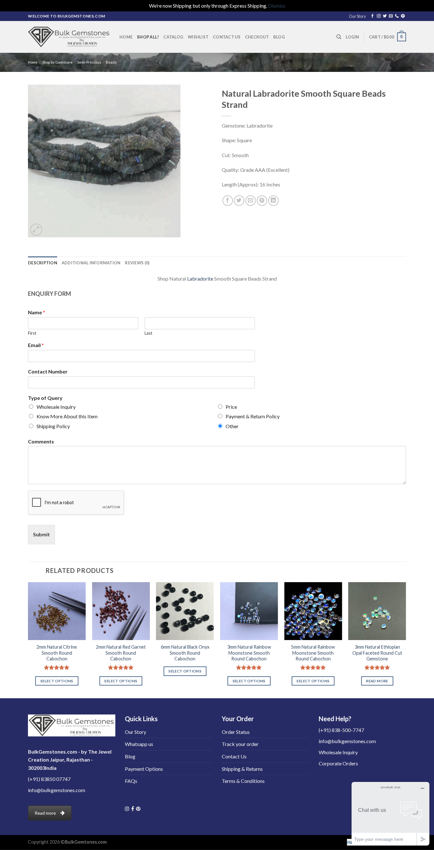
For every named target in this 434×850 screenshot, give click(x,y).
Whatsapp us (139, 744)
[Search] (338, 37)
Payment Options (144, 769)
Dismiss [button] (276, 6)
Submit (41, 534)
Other (232, 426)
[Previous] (28, 640)
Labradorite (200, 278)
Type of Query (45, 398)
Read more (377, 681)
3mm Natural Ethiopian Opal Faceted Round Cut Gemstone (377, 652)
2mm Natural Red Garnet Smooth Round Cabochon (121, 652)
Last (148, 333)
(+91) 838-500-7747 (341, 730)
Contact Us (227, 36)
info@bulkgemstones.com (56, 790)
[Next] (405, 640)
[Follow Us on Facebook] (132, 808)
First (32, 333)
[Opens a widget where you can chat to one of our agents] (390, 813)
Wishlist (198, 36)
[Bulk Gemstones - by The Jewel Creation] (69, 36)
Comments (41, 441)
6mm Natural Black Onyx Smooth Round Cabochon (185, 652)
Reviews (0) (137, 262)
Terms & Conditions (243, 781)
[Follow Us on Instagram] (127, 808)
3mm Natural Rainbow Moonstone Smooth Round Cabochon (249, 652)
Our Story (357, 16)
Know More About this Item (67, 416)
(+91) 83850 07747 (49, 779)
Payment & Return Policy (253, 416)
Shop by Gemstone (57, 62)
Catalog (173, 36)
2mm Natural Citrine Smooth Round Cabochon (57, 652)
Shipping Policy (53, 426)
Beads (111, 62)
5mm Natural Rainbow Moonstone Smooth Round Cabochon (313, 652)
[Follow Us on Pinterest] (138, 808)
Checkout (257, 36)
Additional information (91, 262)
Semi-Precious (89, 62)
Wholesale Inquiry (56, 407)
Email (36, 345)
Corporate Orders (338, 763)
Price (231, 407)
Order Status (236, 732)
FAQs (131, 781)
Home (125, 36)
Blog (279, 36)
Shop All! (148, 36)
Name (36, 312)
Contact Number (48, 371)
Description (42, 262)
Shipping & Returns (242, 769)
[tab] (42, 262)
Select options (56, 681)
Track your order (240, 744)
